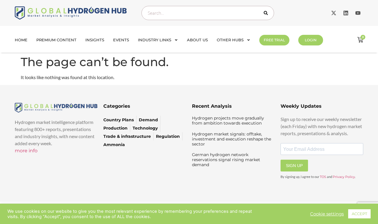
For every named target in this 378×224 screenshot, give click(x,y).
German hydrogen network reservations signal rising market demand (226, 159)
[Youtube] (358, 13)
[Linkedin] (345, 13)
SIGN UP (294, 165)
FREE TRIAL (274, 40)
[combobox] (207, 13)
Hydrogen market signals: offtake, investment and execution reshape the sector (231, 139)
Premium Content (56, 39)
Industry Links (154, 39)
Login (311, 40)
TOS (323, 177)
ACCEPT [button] (359, 213)
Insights (94, 39)
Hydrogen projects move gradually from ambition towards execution (228, 120)
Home (21, 39)
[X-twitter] (333, 13)
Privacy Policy (344, 177)
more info (26, 150)
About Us (197, 39)
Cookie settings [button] (327, 214)
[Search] (267, 13)
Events (121, 39)
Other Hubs (230, 39)
